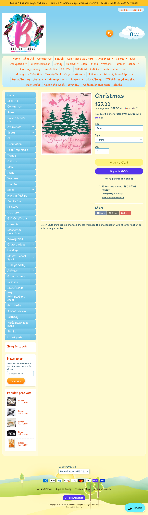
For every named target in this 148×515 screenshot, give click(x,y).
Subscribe (16, 381)
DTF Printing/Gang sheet (120, 79)
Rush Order (33, 85)
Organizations (75, 74)
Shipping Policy (63, 489)
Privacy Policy (82, 489)
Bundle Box (51, 69)
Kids (132, 58)
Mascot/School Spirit (119, 74)
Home (16, 58)
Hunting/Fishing (30, 69)
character (121, 69)
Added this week (54, 85)
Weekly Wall (53, 74)
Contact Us (44, 58)
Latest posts (21, 337)
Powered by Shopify (74, 507)
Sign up (137, 10)
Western (106, 64)
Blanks (117, 85)
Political (72, 64)
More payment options (119, 178)
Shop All (28, 58)
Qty (97, 146)
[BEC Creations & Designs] (24, 33)
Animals (40, 79)
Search (59, 58)
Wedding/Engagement (96, 85)
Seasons (77, 79)
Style (98, 135)
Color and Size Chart (80, 58)
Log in (124, 10)
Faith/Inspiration (40, 64)
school (134, 64)
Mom (84, 64)
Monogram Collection (28, 74)
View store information (113, 197)
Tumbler (120, 64)
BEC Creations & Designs (73, 504)
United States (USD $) (72, 471)
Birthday (73, 85)
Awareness (105, 59)
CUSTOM (81, 69)
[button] (119, 108)
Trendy (58, 64)
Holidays (95, 74)
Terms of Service (102, 489)
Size (97, 123)
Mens (94, 64)
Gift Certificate (100, 69)
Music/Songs (94, 79)
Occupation (19, 64)
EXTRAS (66, 69)
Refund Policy (44, 489)
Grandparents (58, 79)
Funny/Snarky (21, 79)
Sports (122, 59)
